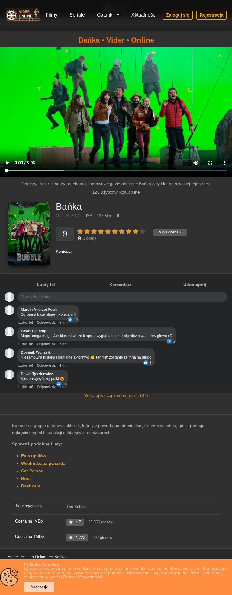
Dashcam (30, 486)
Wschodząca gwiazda (43, 463)
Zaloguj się (177, 15)
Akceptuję (39, 587)
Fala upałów (33, 455)
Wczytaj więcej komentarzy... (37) (116, 395)
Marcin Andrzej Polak (39, 309)
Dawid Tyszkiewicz (37, 374)
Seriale (77, 15)
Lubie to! (25, 322)
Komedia (63, 251)
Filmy (51, 15)
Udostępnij (194, 284)
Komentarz (120, 284)
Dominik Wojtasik (36, 352)
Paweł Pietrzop (33, 331)
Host (26, 478)
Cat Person (32, 470)
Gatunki (105, 15)
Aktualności (143, 15)
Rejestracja (211, 15)
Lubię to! (46, 284)
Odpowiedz (46, 322)
